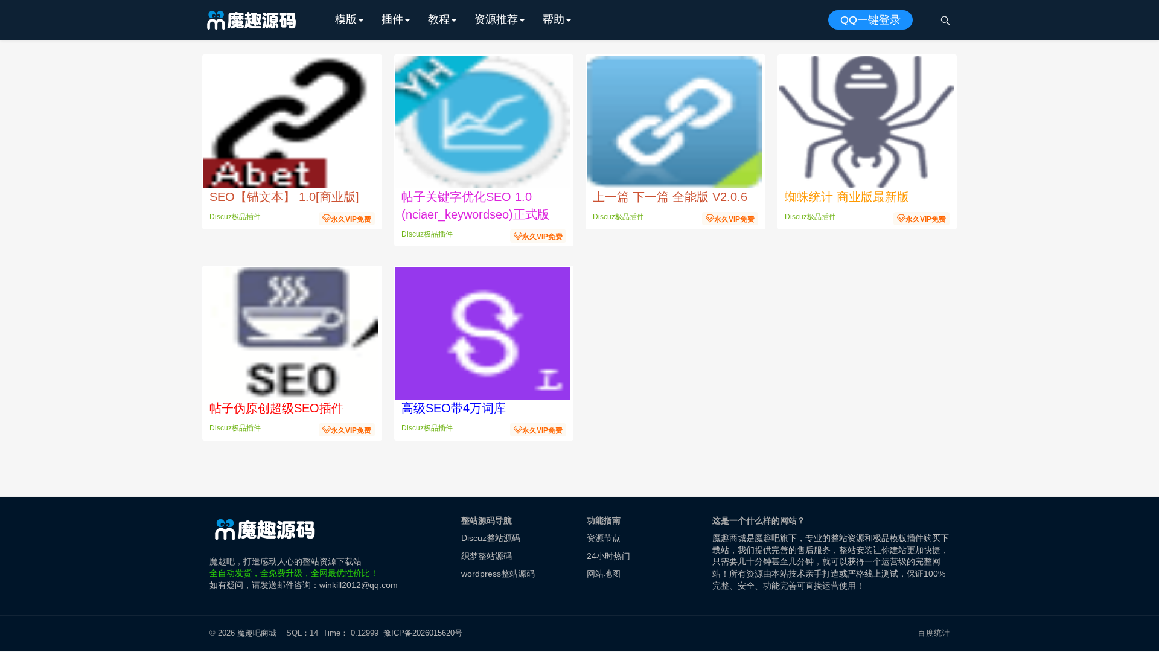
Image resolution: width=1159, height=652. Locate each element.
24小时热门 (608, 556)
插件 (392, 19)
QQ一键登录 (870, 20)
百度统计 (934, 633)
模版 (346, 19)
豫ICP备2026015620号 (425, 633)
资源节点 (604, 538)
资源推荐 (496, 19)
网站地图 (604, 573)
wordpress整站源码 (498, 573)
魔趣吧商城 (256, 633)
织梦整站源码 (486, 556)
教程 (439, 19)
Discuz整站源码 (490, 538)
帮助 (553, 19)
